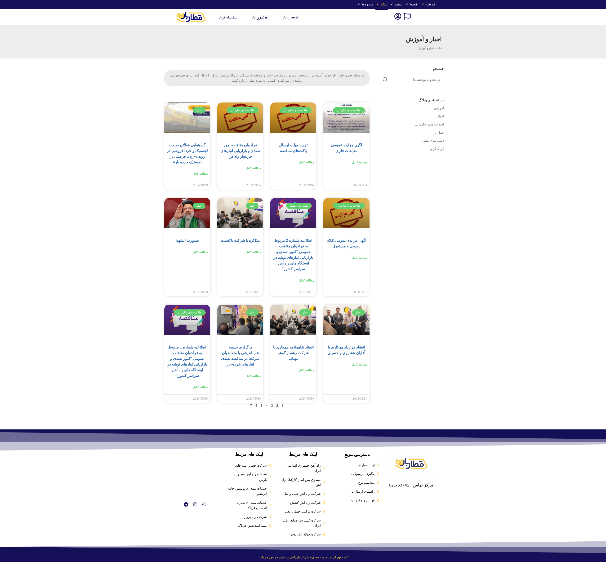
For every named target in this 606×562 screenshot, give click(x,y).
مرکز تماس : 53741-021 (411, 485)
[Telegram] (185, 504)
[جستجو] (385, 79)
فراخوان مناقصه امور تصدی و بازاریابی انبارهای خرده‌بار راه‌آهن (240, 150)
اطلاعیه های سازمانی (429, 124)
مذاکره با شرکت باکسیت (240, 240)
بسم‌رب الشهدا (187, 240)
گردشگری (437, 149)
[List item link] (357, 465)
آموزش (439, 108)
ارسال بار (290, 17)
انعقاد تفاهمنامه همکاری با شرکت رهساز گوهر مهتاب (293, 353)
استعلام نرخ (228, 17)
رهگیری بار (260, 17)
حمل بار (438, 132)
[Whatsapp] (204, 504)
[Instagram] (195, 504)
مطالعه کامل (359, 162)
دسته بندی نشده (433, 141)
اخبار (440, 116)
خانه (439, 48)
